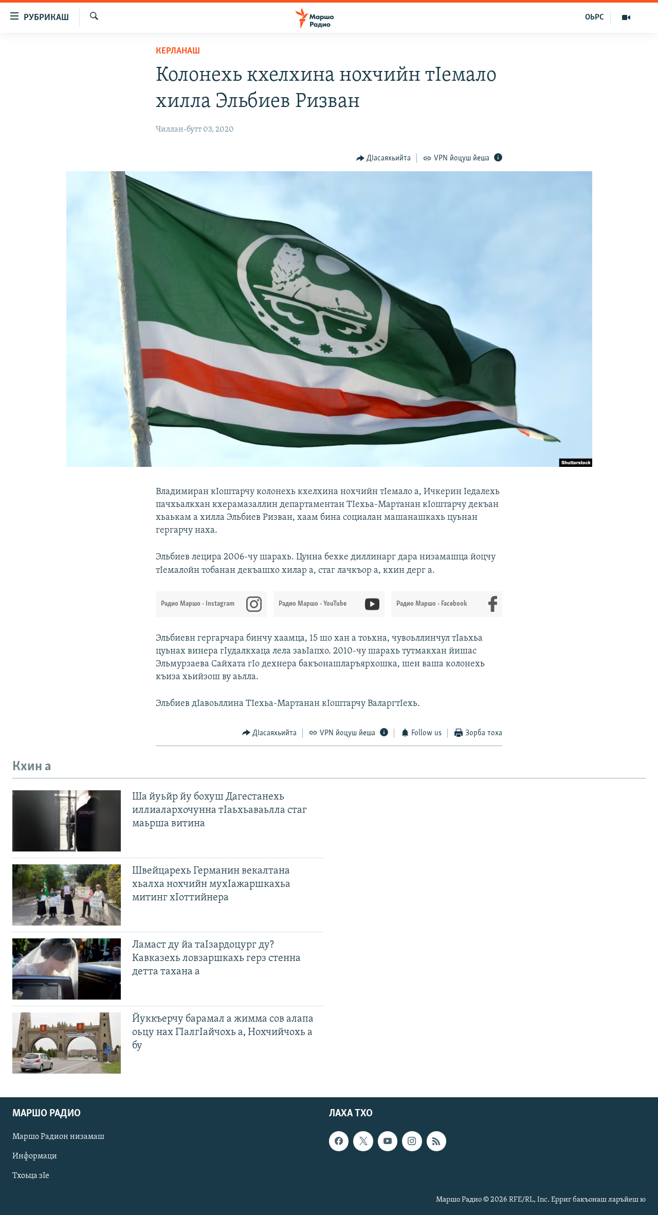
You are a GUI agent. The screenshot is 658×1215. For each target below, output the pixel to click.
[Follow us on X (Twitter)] (363, 1141)
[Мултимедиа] (626, 17)
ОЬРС (594, 17)
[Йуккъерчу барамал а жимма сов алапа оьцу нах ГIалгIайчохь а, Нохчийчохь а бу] (66, 1043)
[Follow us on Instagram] (412, 1141)
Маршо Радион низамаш (58, 1137)
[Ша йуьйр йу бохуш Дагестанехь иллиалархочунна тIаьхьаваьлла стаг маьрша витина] (66, 820)
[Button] (383, 158)
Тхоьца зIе (30, 1176)
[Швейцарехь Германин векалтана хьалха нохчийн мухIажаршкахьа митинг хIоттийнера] (66, 895)
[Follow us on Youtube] (387, 1141)
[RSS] (436, 1141)
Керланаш (178, 51)
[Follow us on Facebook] (339, 1141)
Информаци (34, 1156)
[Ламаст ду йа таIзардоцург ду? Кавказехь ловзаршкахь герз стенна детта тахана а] (66, 969)
